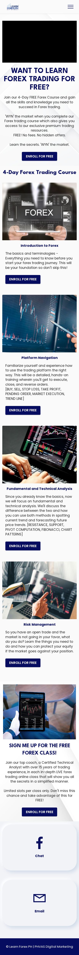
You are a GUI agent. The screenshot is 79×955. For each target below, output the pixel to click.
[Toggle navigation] (71, 7)
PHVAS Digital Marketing (54, 946)
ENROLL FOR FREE (39, 156)
